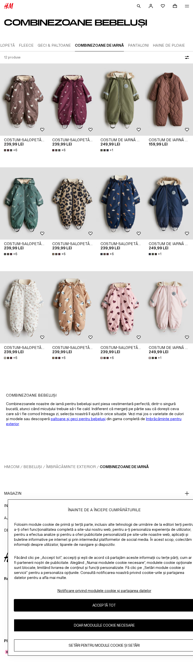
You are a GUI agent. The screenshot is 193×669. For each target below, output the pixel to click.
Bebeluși (32, 467)
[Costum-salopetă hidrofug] (24, 99)
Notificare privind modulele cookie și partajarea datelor (104, 590)
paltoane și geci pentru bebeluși (78, 419)
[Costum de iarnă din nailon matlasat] (169, 99)
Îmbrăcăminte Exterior (71, 467)
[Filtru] (186, 57)
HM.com (11, 467)
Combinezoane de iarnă (124, 467)
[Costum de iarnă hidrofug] (120, 99)
